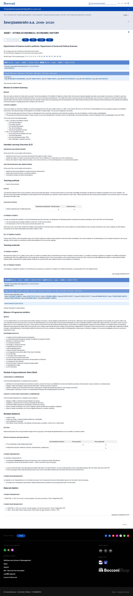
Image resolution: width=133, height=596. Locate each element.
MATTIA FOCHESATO (69, 79)
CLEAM (41, 39)
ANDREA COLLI (9, 285)
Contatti (125, 15)
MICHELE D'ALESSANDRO (17, 79)
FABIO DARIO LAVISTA (120, 296)
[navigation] (66, 9)
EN (118, 3)
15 (46, 56)
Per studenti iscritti (12, 14)
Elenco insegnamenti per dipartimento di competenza (79, 14)
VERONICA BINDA (51, 296)
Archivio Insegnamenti (37, 14)
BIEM (33, 39)
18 (54, 56)
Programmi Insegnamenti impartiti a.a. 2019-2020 (55, 14)
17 (52, 56)
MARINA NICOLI (102, 296)
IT (122, 3)
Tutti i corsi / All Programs (12, 39)
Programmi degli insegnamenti (24, 14)
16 (49, 56)
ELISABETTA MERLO (16, 296)
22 (60, 56)
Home (5, 14)
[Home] (9, 3)
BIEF (25, 39)
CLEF (49, 39)
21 (57, 56)
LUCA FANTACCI (9, 68)
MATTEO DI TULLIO (34, 296)
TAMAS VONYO (36, 79)
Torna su (124, 524)
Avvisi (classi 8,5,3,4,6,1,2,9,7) (13, 303)
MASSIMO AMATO (32, 298)
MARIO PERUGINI (15, 298)
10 (44, 56)
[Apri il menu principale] (128, 3)
